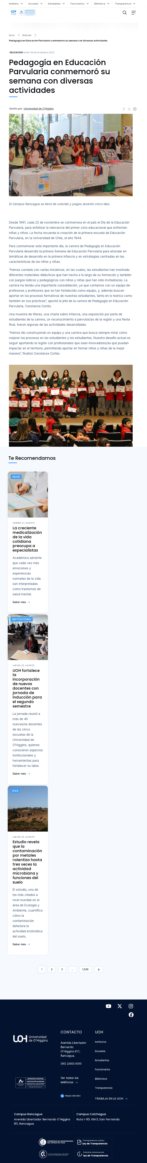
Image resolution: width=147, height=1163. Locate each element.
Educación (16, 52)
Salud (16, 476)
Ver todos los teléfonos (70, 1080)
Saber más (20, 602)
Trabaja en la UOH (109, 1098)
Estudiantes (55, 3)
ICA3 (15, 790)
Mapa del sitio (72, 1095)
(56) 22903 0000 (71, 1063)
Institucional (21, 619)
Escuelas (34, 3)
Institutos (14, 3)
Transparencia (123, 3)
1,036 (85, 969)
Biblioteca (100, 3)
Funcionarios (78, 3)
